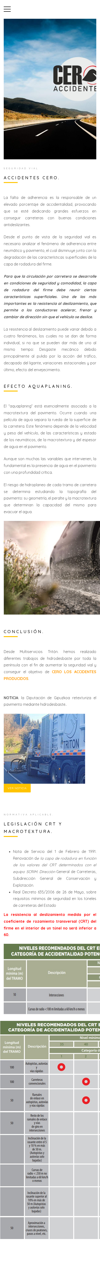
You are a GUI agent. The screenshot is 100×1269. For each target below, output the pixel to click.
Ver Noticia (17, 788)
